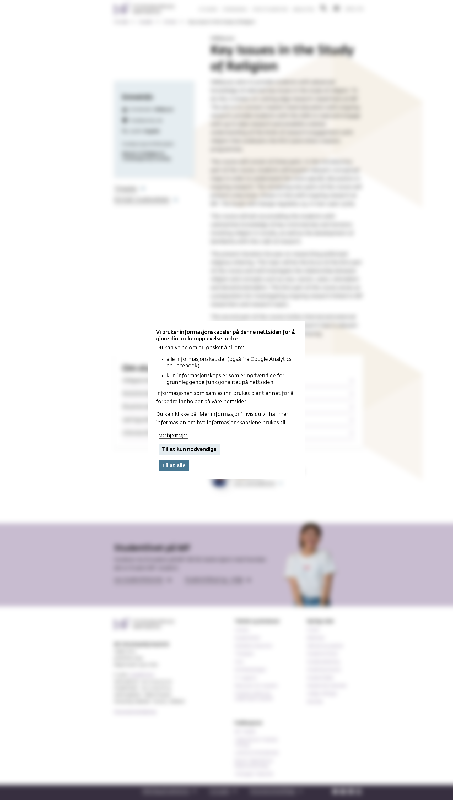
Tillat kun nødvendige (189, 449)
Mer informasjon (173, 435)
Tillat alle (173, 465)
